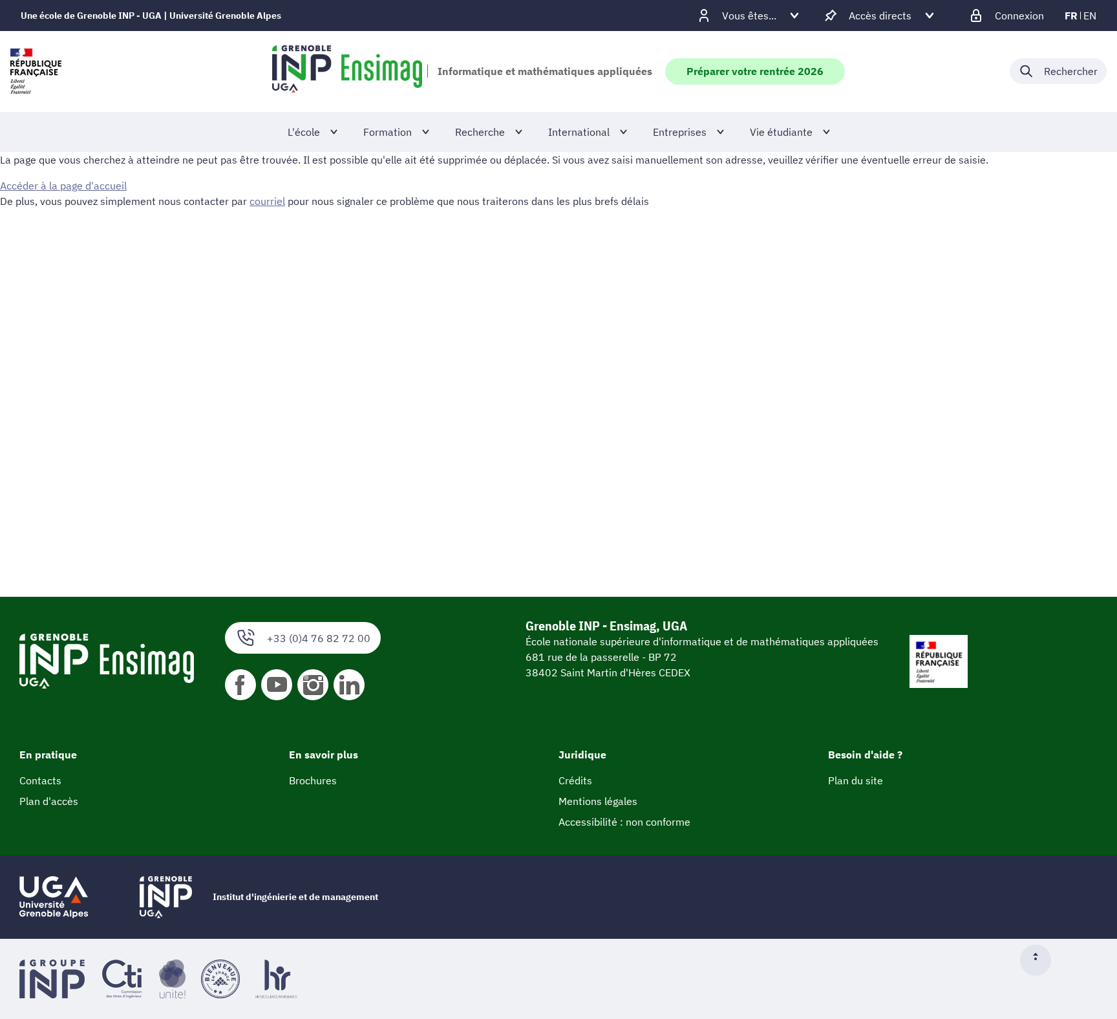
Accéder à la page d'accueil (63, 185)
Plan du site (855, 780)
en (1089, 15)
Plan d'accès (48, 801)
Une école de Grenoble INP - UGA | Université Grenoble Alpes (151, 15)
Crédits (575, 780)
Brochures (313, 780)
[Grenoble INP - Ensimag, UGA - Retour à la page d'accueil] (347, 71)
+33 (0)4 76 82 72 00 (318, 638)
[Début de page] (1040, 960)
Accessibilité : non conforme (624, 821)
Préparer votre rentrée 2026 (755, 71)
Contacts (40, 780)
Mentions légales (597, 801)
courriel (267, 201)
